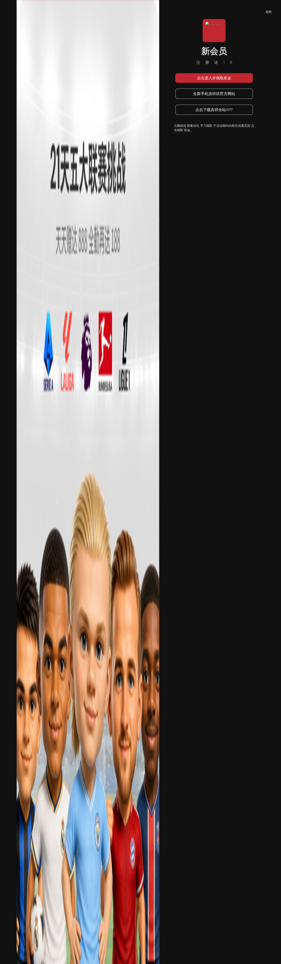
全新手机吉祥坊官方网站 (214, 93)
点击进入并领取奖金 (214, 77)
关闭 (268, 12)
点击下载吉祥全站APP (214, 109)
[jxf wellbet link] (88, 482)
